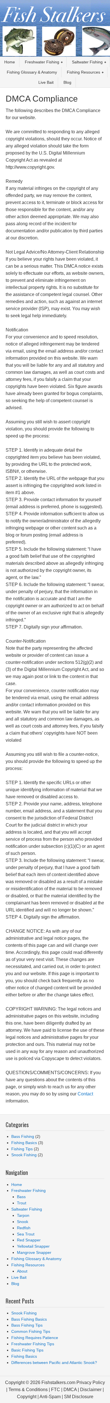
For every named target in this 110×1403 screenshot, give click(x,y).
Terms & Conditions (28, 1389)
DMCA (70, 1389)
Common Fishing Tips (30, 1331)
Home (16, 1184)
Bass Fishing (22, 1136)
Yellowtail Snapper (33, 1246)
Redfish (23, 1228)
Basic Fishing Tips (27, 1350)
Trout (21, 1203)
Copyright (26, 1396)
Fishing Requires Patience (34, 1337)
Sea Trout (25, 1234)
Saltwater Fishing (26, 1209)
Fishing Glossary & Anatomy (36, 1258)
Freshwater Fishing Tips (32, 1344)
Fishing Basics (24, 1142)
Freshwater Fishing (28, 1190)
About (22, 1271)
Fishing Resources (28, 1265)
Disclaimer (91, 1389)
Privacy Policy (90, 1382)
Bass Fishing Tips (27, 1325)
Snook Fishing (24, 1155)
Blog (15, 1283)
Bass (21, 1196)
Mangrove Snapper (34, 1252)
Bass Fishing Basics (29, 1319)
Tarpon (23, 1215)
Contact (85, 1093)
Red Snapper (29, 1240)
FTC (55, 1389)
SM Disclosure (78, 1396)
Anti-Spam (50, 1396)
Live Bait (19, 1277)
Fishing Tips (22, 1149)
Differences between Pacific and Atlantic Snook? (54, 1362)
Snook (22, 1221)
